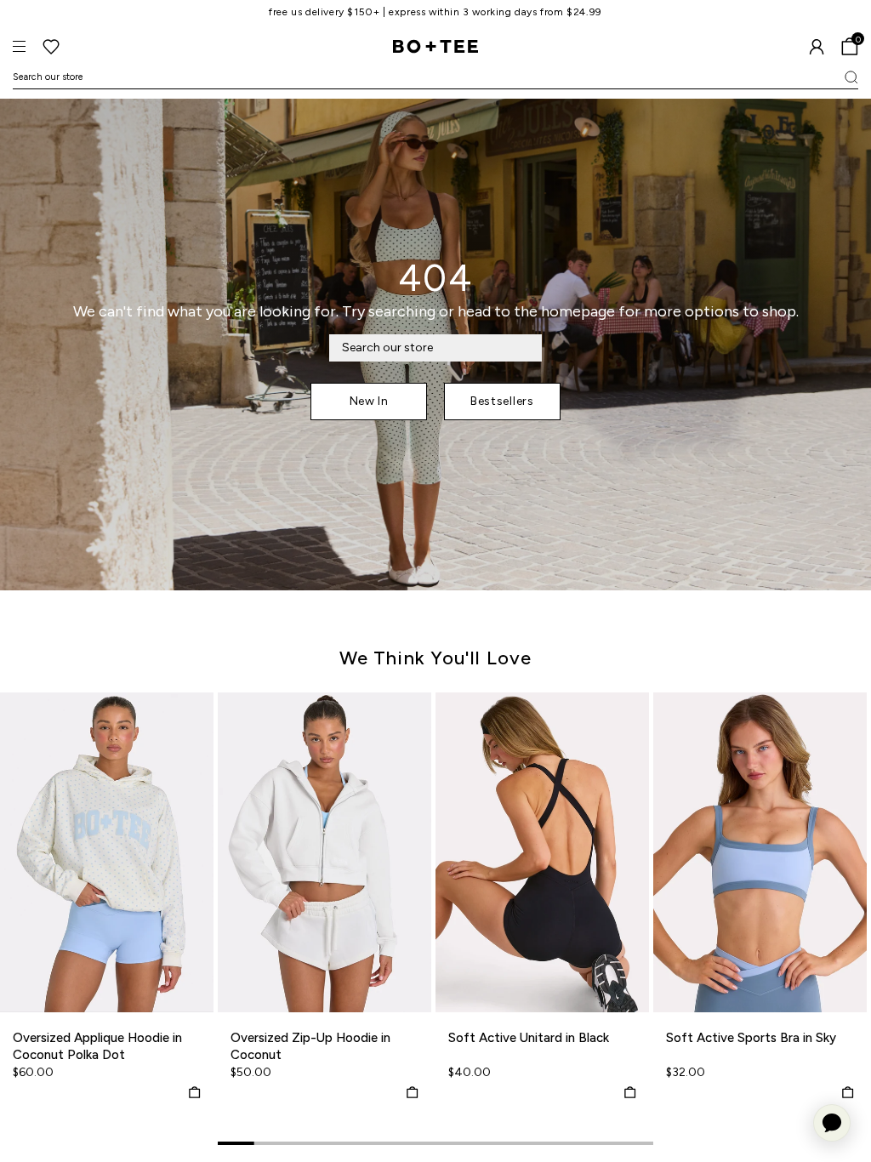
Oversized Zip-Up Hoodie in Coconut (310, 1046)
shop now (505, 12)
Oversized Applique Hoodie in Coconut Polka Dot (97, 1046)
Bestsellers (502, 401)
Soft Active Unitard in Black (528, 1037)
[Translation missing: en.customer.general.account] (816, 46)
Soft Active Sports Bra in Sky (751, 1037)
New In (369, 401)
